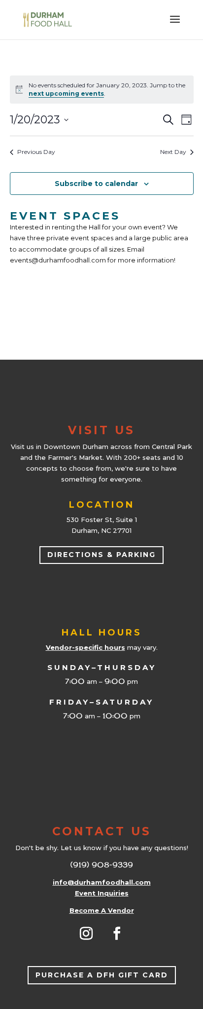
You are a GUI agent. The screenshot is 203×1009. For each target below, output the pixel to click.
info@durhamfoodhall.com (102, 882)
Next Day (173, 151)
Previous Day (36, 151)
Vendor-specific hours (85, 647)
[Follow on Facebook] (117, 933)
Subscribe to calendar (96, 183)
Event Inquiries (102, 893)
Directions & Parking (101, 554)
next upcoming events (66, 93)
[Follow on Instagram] (86, 933)
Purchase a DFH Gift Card (101, 975)
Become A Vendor (101, 910)
